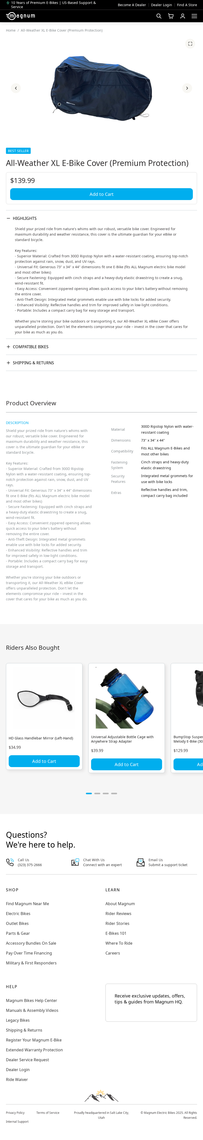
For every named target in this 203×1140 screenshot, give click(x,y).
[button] (16, 88)
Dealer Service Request (27, 1059)
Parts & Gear (18, 933)
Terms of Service (47, 1113)
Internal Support (17, 1122)
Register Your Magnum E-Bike (34, 1040)
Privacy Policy (15, 1113)
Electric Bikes (18, 913)
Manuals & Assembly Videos (32, 1010)
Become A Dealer (132, 4)
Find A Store (187, 4)
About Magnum (120, 903)
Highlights (25, 218)
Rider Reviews (118, 913)
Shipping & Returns (33, 363)
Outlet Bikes (17, 923)
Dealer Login (161, 4)
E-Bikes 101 (116, 933)
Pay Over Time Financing (29, 953)
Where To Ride (118, 943)
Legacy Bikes (18, 1020)
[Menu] (194, 16)
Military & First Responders (31, 963)
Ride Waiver (17, 1079)
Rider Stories (117, 923)
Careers (112, 953)
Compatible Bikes (31, 346)
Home (11, 30)
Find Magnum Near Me (27, 903)
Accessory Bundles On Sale (31, 943)
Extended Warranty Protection (34, 1050)
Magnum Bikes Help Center (31, 1000)
